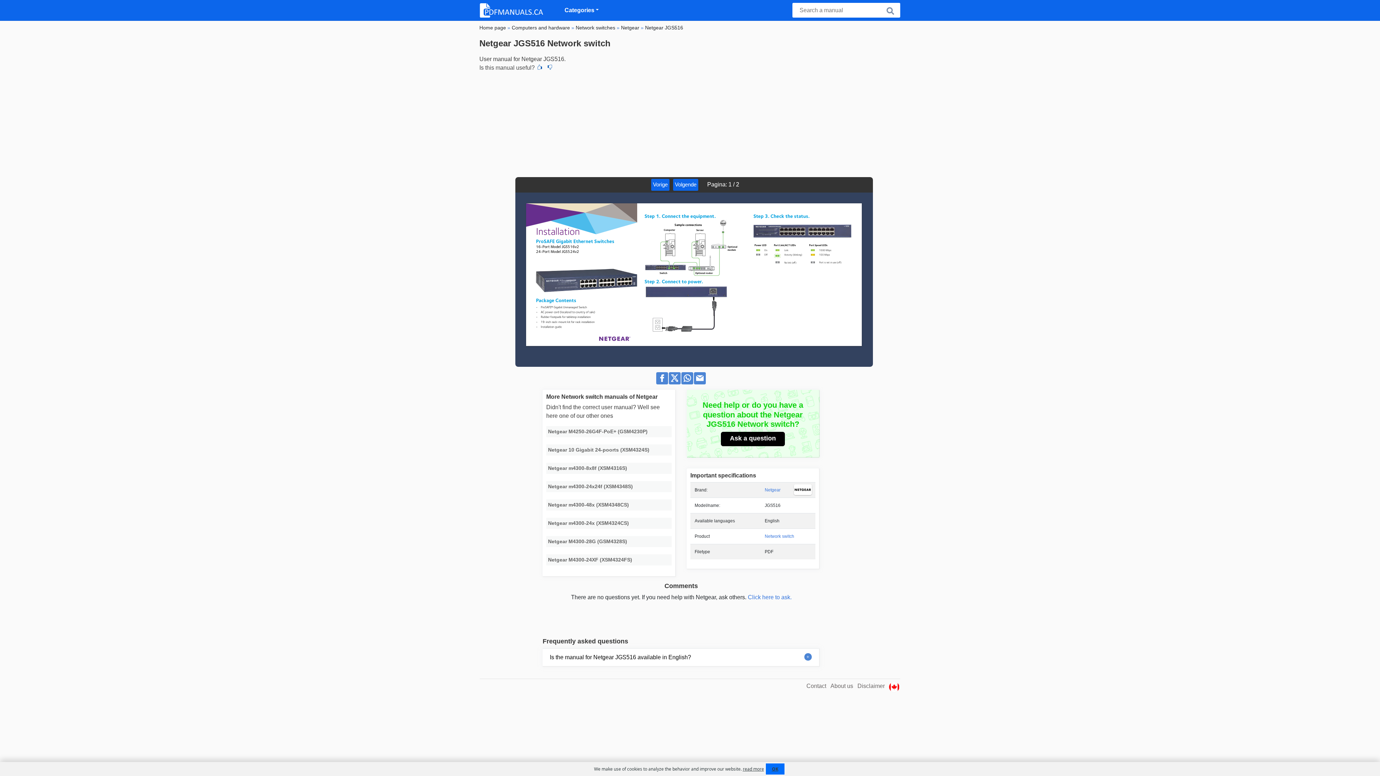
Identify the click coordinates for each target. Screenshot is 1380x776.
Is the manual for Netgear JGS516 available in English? (620, 657)
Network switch (779, 536)
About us (842, 686)
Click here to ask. (770, 597)
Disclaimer (871, 686)
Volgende (685, 184)
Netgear (773, 490)
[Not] (550, 68)
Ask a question (753, 438)
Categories (579, 10)
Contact (816, 686)
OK (775, 769)
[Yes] (540, 68)
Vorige (660, 184)
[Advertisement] (689, 123)
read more (753, 769)
